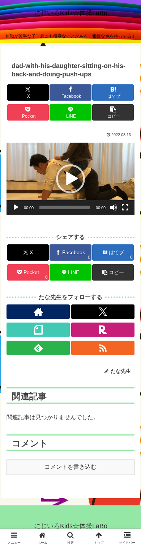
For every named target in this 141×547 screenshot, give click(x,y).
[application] (70, 179)
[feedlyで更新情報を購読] (38, 348)
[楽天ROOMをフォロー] (102, 330)
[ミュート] (113, 207)
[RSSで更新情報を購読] (102, 348)
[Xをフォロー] (102, 311)
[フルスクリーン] (125, 207)
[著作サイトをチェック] (38, 311)
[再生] (16, 207)
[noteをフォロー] (38, 330)
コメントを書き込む (70, 467)
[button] (113, 112)
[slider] (64, 207)
